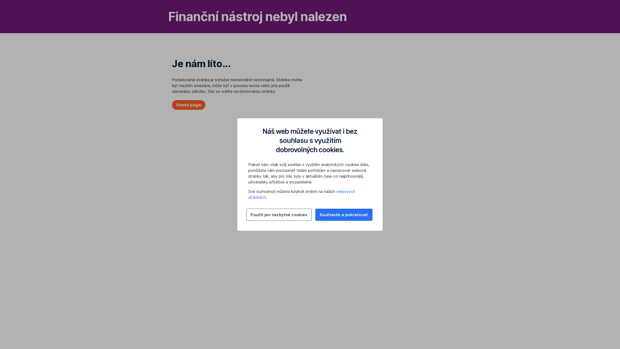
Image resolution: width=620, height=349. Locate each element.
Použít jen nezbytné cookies (279, 214)
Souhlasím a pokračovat (344, 214)
